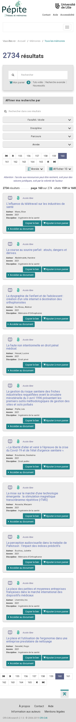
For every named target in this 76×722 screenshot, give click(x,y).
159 (54, 156)
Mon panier (20, 82)
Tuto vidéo (38, 82)
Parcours (36, 136)
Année (36, 144)
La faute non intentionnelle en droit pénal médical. (32, 347)
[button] (65, 694)
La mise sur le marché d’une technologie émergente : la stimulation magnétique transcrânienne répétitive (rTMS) (32, 496)
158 (45, 156)
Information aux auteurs (25, 711)
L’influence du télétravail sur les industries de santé (35, 205)
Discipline (36, 128)
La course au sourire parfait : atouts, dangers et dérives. (36, 251)
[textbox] (42, 75)
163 (24, 162)
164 (32, 162)
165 (41, 162)
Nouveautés (39, 85)
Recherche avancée (55, 82)
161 (7, 162)
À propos (24, 706)
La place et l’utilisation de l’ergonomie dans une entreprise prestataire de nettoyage (36, 640)
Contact (46, 15)
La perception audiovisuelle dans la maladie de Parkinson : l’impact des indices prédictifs (36, 544)
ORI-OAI (43, 718)
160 (62, 156)
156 (28, 156)
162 (15, 162)
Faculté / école (36, 120)
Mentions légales (55, 711)
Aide (55, 15)
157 (37, 156)
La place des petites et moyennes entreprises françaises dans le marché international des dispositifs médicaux (36, 592)
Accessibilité (67, 15)
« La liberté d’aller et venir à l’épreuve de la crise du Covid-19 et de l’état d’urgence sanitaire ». (37, 449)
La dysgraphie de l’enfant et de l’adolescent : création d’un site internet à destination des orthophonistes (35, 299)
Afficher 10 (60, 169)
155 (20, 156)
